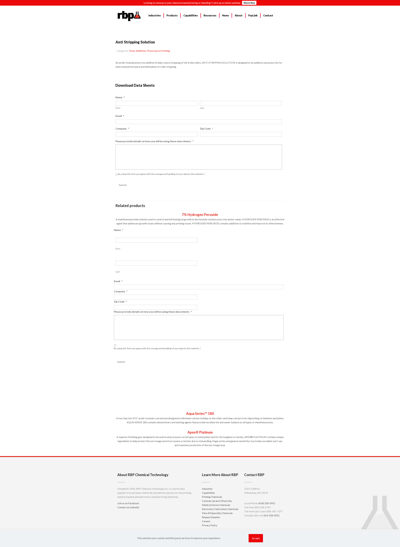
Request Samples (129, 74)
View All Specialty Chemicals (217, 513)
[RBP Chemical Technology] (129, 16)
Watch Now (249, 3)
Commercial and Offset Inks (217, 500)
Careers (206, 521)
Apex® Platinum (200, 432)
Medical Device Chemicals (216, 504)
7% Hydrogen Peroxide (200, 214)
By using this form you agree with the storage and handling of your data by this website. (161, 174)
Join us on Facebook (128, 503)
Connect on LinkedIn (128, 507)
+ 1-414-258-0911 (269, 515)
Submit (123, 184)
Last (202, 108)
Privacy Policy (209, 525)
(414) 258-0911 (266, 503)
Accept (256, 538)
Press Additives (137, 50)
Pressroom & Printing (158, 50)
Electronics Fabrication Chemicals (220, 508)
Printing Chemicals (212, 496)
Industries (207, 488)
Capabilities (208, 492)
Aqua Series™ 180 (200, 413)
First (118, 108)
